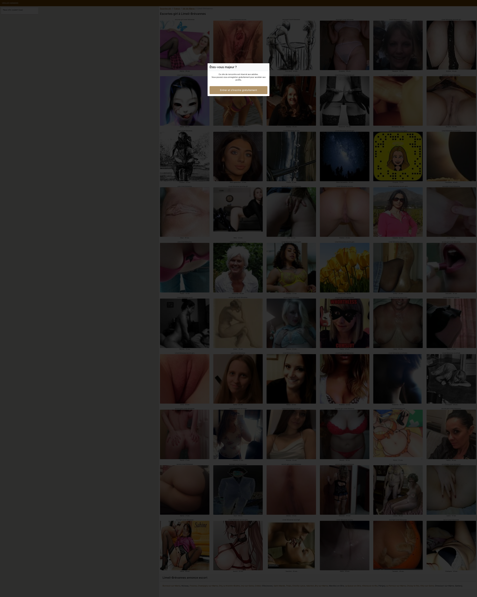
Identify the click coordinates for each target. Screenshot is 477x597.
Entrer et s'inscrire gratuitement (238, 90)
